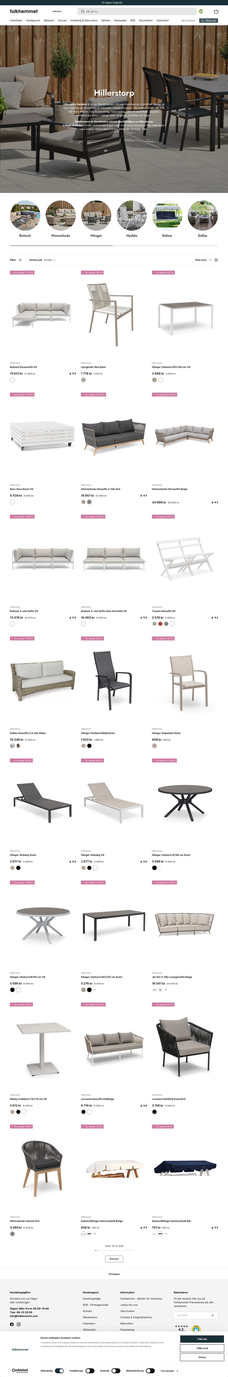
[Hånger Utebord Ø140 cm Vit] (43, 925)
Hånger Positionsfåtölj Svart (98, 733)
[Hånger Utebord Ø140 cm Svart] (185, 803)
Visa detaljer (167, 1371)
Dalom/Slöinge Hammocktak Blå (171, 1221)
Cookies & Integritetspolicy (136, 1317)
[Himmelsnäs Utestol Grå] (43, 1169)
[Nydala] (132, 215)
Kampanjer (120, 20)
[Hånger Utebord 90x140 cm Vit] (185, 315)
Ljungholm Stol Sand (93, 367)
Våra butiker (127, 1311)
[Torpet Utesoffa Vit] (185, 559)
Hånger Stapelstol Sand (166, 733)
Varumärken (146, 20)
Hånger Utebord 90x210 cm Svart (101, 976)
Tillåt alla (202, 1339)
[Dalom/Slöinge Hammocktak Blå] (185, 1169)
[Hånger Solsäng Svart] (43, 803)
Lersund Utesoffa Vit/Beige (97, 1099)
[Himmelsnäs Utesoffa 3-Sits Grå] (114, 437)
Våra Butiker (188, 20)
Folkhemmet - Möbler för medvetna (141, 1298)
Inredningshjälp (92, 1298)
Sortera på (35, 259)
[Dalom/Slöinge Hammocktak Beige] (114, 1169)
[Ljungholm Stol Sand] (114, 315)
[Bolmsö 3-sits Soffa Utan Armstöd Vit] (114, 559)
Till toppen (114, 1274)
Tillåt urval (202, 1348)
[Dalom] (167, 215)
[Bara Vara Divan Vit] (43, 437)
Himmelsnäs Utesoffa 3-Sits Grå (100, 489)
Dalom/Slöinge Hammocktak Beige (102, 1221)
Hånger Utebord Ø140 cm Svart (171, 854)
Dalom (167, 235)
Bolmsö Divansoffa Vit (23, 367)
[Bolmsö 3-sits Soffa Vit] (43, 559)
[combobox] (137, 11)
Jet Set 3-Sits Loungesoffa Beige (172, 976)
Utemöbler (16, 20)
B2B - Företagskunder (96, 1304)
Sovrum (62, 20)
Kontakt (87, 1311)
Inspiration (162, 20)
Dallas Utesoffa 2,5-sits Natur (28, 733)
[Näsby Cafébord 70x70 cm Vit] (43, 1047)
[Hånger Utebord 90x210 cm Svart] (114, 925)
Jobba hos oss (129, 1304)
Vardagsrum (33, 20)
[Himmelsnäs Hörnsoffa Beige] (185, 437)
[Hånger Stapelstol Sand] (185, 680)
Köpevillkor (126, 1323)
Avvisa (202, 1357)
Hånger (96, 235)
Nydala (131, 235)
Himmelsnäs (60, 235)
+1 (94, 989)
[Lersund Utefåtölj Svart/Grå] (185, 1047)
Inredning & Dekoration (84, 20)
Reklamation (90, 1317)
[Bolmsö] (25, 215)
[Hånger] (96, 215)
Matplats (49, 20)
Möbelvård (89, 1329)
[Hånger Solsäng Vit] (114, 803)
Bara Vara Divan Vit (21, 489)
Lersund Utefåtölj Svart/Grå (168, 1099)
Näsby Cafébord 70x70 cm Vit (28, 1099)
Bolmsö (25, 235)
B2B (132, 20)
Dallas (202, 235)
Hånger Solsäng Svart (23, 854)
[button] (66, 11)
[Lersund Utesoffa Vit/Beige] (114, 1047)
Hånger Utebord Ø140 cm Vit (27, 976)
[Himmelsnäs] (61, 215)
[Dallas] (203, 215)
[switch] (90, 1370)
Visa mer (114, 1258)
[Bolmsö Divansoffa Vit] (43, 315)
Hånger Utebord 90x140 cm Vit (171, 367)
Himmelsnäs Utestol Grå (24, 1221)
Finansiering (127, 1329)
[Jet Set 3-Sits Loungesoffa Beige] (185, 925)
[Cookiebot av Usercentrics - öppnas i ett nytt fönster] (20, 1371)
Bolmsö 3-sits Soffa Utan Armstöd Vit (104, 611)
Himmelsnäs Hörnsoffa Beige (170, 489)
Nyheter (106, 20)
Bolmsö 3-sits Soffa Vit (24, 611)
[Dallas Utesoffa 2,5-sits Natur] (43, 680)
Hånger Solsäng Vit (92, 854)
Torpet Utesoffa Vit (163, 611)
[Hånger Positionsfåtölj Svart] (114, 680)
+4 (165, 989)
